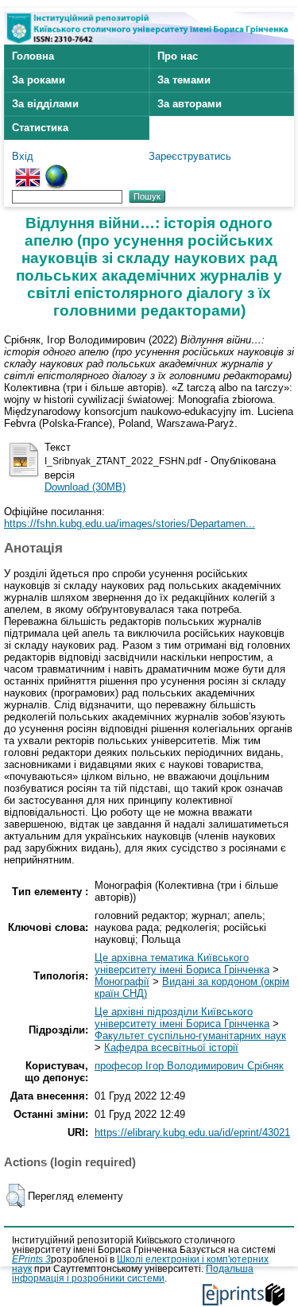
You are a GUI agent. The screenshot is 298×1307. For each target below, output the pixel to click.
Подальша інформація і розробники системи (132, 1273)
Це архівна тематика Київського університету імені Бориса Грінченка (182, 963)
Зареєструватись (190, 156)
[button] (15, 1196)
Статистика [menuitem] (40, 128)
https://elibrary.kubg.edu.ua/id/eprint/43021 (192, 1132)
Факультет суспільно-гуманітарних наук (190, 1035)
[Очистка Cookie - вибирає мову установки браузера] (56, 170)
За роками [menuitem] (38, 80)
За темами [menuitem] (184, 80)
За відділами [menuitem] (45, 104)
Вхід (22, 156)
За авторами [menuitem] (189, 104)
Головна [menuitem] (33, 56)
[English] (28, 170)
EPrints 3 (31, 1259)
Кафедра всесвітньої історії (171, 1047)
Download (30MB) (85, 487)
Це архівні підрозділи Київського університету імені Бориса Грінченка (182, 1018)
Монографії (122, 981)
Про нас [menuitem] (177, 56)
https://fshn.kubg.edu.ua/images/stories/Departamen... (129, 523)
